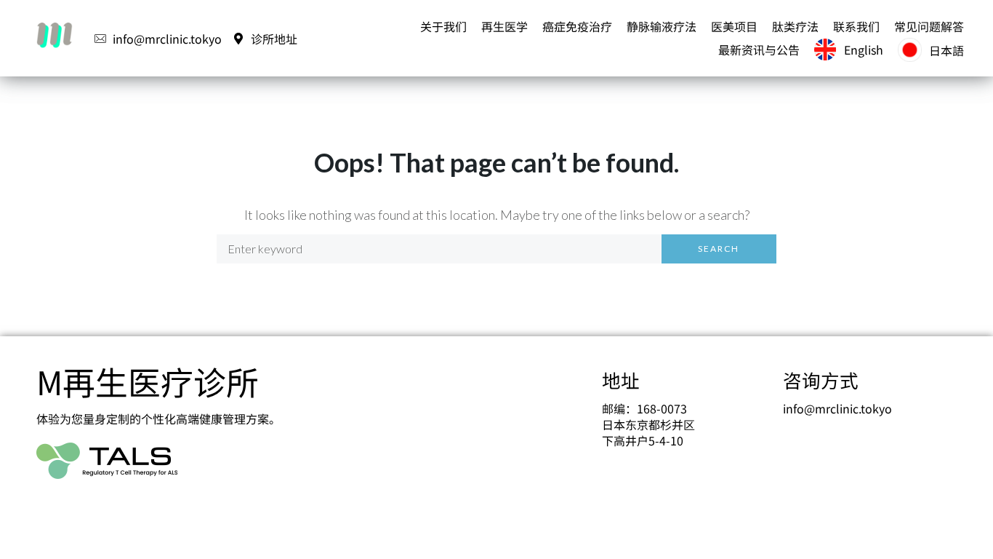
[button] (443, 26)
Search (718, 248)
